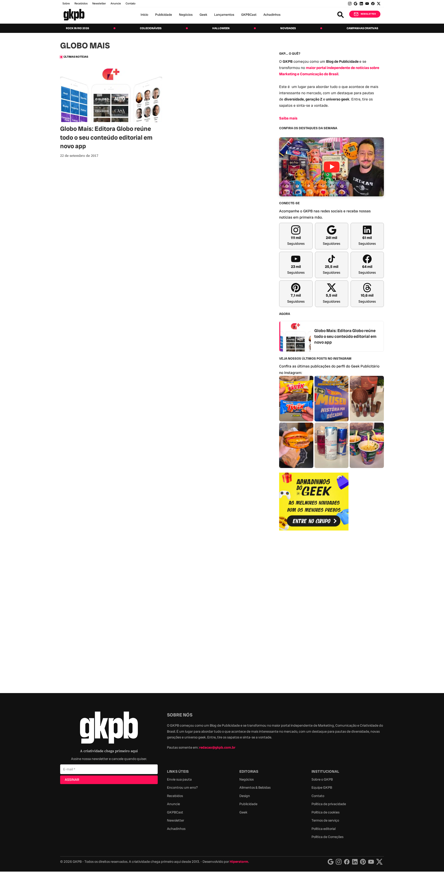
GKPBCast (248, 15)
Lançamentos (224, 15)
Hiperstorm (239, 861)
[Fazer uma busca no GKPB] (340, 15)
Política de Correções (327, 837)
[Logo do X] (379, 862)
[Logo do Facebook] (347, 862)
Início (144, 15)
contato (131, 3)
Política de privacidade (328, 804)
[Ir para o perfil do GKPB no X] (379, 3)
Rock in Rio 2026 (77, 28)
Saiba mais (288, 118)
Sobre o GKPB (322, 779)
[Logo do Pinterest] (363, 862)
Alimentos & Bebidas (255, 787)
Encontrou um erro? (182, 787)
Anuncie (116, 3)
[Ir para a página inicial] (74, 14)
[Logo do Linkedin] (355, 862)
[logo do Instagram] (331, 862)
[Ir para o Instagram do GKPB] (350, 3)
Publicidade (163, 15)
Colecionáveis (150, 28)
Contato (317, 796)
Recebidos (81, 3)
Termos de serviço (325, 820)
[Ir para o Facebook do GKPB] (373, 3)
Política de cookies (325, 812)
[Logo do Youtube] (371, 862)
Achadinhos (272, 15)
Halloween (221, 28)
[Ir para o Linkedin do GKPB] (361, 3)
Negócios (186, 15)
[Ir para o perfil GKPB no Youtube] (367, 3)
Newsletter (99, 3)
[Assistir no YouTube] (331, 166)
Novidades (288, 28)
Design (244, 796)
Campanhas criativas (362, 28)
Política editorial (323, 828)
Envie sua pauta (179, 779)
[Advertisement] (313, 609)
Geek (203, 15)
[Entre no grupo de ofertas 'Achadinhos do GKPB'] (313, 502)
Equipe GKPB (321, 787)
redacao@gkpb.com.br (217, 747)
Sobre (66, 3)
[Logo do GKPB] (109, 729)
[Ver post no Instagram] (296, 398)
